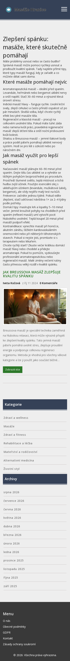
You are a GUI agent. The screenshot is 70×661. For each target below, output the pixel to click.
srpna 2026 (11, 492)
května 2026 (12, 518)
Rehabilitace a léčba (18, 443)
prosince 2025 (14, 560)
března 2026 (13, 535)
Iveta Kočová (11, 283)
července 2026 (14, 501)
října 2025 (11, 577)
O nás (6, 621)
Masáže (9, 426)
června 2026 (12, 509)
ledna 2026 (11, 552)
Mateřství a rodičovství (20, 452)
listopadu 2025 (14, 569)
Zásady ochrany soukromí (19, 644)
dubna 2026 (12, 526)
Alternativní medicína (19, 460)
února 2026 (12, 543)
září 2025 (10, 586)
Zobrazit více (12, 369)
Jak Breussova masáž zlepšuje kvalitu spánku (32, 274)
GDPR (6, 632)
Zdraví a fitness (15, 435)
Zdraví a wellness (16, 418)
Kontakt (8, 638)
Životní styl (12, 469)
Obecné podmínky (14, 626)
